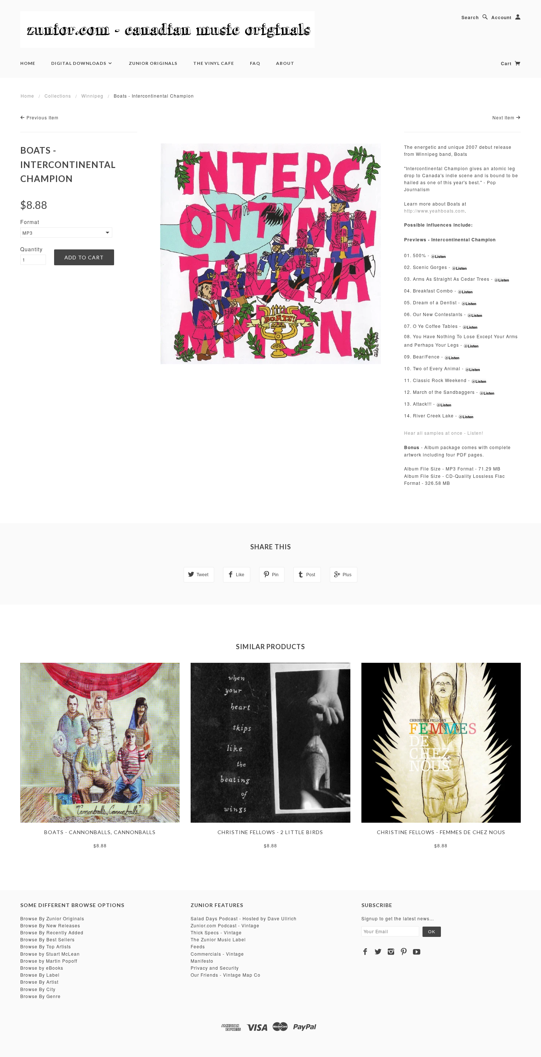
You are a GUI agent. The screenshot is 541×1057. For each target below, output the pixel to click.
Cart (507, 63)
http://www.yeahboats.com (434, 210)
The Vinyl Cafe (213, 63)
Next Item (504, 117)
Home (27, 63)
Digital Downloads (79, 63)
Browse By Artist (39, 982)
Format (29, 221)
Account (501, 17)
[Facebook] (365, 951)
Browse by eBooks (41, 968)
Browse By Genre (40, 996)
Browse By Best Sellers (47, 939)
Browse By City (38, 989)
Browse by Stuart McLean (50, 954)
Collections (58, 95)
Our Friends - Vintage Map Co (226, 975)
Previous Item (42, 117)
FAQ (255, 63)
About (285, 63)
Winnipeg (92, 95)
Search (470, 17)
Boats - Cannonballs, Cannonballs (100, 832)
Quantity (31, 249)
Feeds (198, 946)
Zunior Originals (153, 63)
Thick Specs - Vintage (216, 932)
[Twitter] (378, 951)
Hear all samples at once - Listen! (443, 433)
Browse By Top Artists (45, 946)
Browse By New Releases (50, 925)
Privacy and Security (215, 968)
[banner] (167, 29)
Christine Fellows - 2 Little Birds (270, 832)
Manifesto (202, 961)
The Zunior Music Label (218, 939)
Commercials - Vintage (217, 954)
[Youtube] (417, 951)
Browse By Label (40, 975)
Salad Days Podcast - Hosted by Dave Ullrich (244, 918)
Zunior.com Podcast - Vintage (225, 925)
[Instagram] (391, 951)
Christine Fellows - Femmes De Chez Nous (441, 832)
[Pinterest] (404, 951)
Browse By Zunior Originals (52, 918)
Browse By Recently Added (52, 932)
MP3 (27, 233)
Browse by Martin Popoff (48, 961)
